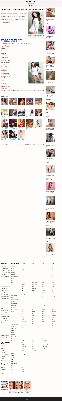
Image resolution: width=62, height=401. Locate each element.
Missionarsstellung (45, 276)
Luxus (43, 269)
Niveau (43, 296)
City (22, 311)
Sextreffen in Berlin (4, 333)
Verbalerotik (54, 315)
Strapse (53, 282)
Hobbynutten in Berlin (5, 298)
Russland (43, 352)
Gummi (33, 305)
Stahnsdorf (13, 351)
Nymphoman (44, 300)
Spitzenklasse (54, 278)
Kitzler (33, 334)
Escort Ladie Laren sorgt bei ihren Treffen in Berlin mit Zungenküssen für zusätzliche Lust (50, 177)
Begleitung (23, 284)
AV (22, 282)
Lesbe (33, 352)
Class (22, 313)
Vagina (53, 313)
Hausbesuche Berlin (4, 288)
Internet (33, 325)
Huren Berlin (3, 314)
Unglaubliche (54, 311)
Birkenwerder (13, 274)
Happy (33, 309)
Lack (32, 338)
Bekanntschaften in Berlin (5, 272)
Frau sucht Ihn (34, 282)
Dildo (22, 327)
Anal (2, 346)
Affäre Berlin (3, 266)
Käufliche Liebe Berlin (5, 304)
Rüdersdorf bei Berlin (15, 336)
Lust (42, 267)
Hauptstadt (33, 311)
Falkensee (13, 286)
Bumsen (22, 309)
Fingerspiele (34, 271)
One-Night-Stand (45, 305)
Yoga (53, 329)
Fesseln (33, 263)
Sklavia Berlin (54, 265)
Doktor (22, 334)
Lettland (33, 356)
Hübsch (33, 323)
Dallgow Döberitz (14, 280)
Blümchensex (23, 298)
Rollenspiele (3, 356)
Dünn (22, 338)
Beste (22, 286)
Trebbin (12, 357)
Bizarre (22, 296)
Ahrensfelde (13, 266)
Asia (22, 280)
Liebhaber (43, 263)
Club (22, 315)
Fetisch (33, 265)
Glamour (33, 300)
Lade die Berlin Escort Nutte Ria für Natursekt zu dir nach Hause (50, 129)
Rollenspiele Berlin (45, 344)
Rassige (43, 338)
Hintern (33, 317)
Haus (32, 313)
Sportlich (53, 280)
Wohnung (53, 325)
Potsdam (12, 332)
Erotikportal (23, 356)
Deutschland (23, 321)
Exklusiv (23, 369)
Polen (43, 321)
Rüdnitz (12, 338)
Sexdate (43, 356)
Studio (53, 286)
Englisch (22, 348)
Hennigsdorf (13, 301)
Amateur (22, 267)
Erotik (22, 352)
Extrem (22, 371)
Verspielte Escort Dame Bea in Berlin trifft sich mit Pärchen (50, 192)
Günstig (33, 307)
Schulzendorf (13, 344)
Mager (43, 271)
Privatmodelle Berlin (4, 320)
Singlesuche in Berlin (5, 335)
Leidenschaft (34, 350)
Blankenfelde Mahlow (15, 276)
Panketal (12, 330)
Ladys (33, 342)
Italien (33, 329)
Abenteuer (23, 263)
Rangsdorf (13, 334)
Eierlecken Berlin (24, 346)
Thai (52, 290)
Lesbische (33, 354)
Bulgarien (23, 307)
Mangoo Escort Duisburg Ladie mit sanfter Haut (49, 82)
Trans (53, 298)
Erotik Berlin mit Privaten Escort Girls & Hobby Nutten (27, 391)
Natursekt (43, 292)
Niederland (43, 294)
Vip (52, 319)
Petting (43, 319)
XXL (53, 327)
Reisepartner (44, 342)
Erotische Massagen (4, 354)
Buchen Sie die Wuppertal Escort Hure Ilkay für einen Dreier (50, 52)
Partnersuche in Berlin (5, 316)
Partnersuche (44, 315)
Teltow (12, 355)
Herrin (33, 315)
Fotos (32, 278)
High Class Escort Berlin (5, 292)
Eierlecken (3, 352)
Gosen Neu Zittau (14, 295)
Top (52, 294)
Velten (12, 359)
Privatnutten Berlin (4, 322)
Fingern (33, 269)
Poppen (43, 327)
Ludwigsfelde (13, 313)
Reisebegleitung (44, 340)
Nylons (43, 298)
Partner (43, 313)
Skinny (53, 263)
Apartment (23, 276)
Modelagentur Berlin (4, 310)
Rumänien (43, 348)
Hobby (33, 319)
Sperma (53, 276)
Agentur (22, 265)
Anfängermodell (24, 271)
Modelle (43, 280)
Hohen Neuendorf (14, 303)
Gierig (33, 296)
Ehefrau (22, 344)
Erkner (12, 284)
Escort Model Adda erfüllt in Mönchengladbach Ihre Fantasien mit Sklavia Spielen (50, 114)
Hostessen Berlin (4, 300)
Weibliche (53, 321)
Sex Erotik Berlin (31, 1)
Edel (22, 342)
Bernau (12, 270)
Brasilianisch (23, 300)
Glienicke (13, 293)
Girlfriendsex (34, 298)
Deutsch (22, 319)
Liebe (33, 358)
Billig (22, 292)
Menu (32, 5)
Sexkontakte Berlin (4, 331)
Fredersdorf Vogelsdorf (15, 289)
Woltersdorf (13, 369)
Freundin (33, 290)
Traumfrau (54, 300)
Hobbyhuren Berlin (4, 294)
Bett (22, 290)
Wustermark (13, 371)
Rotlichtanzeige (44, 346)
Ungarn (53, 309)
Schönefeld (13, 340)
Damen (22, 317)
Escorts (22, 365)
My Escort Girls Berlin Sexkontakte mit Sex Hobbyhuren (12, 391)
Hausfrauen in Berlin (4, 290)
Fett (32, 267)
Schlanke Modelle (4, 371)
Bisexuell (2, 348)
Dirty (22, 329)
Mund (43, 284)
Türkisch (53, 307)
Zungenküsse (3, 360)
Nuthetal (12, 326)
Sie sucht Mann (44, 365)
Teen (52, 288)
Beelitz (12, 268)
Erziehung (23, 363)
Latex (33, 344)
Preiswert (43, 329)
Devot (22, 323)
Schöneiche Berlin (14, 342)
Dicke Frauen (3, 373)
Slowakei (53, 267)
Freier (33, 286)
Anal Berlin (23, 269)
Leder (33, 348)
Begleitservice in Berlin (5, 270)
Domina (2, 350)
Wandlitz (12, 361)
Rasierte (43, 336)
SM (52, 269)
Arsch (22, 278)
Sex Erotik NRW (4, 337)
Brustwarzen (23, 305)
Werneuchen (13, 365)
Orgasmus (43, 309)
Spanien (53, 271)
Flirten (33, 276)
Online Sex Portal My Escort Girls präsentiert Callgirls (19, 391)
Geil (32, 294)
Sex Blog (2, 339)
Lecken (33, 346)
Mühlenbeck (13, 320)
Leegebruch (13, 311)
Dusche (22, 340)
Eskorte (22, 367)
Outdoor (43, 311)
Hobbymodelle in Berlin (5, 296)
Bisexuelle (23, 294)
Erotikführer (23, 354)
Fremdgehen (34, 288)
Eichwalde (13, 282)
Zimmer (53, 334)
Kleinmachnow (13, 307)
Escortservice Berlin (4, 282)
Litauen (43, 265)
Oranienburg (13, 328)
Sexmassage (44, 358)
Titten (53, 292)
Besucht (22, 288)
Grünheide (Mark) (14, 299)
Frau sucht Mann (34, 284)
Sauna (43, 354)
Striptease (53, 284)
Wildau (12, 367)
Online (43, 307)
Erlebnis (22, 350)
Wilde (53, 323)
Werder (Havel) (14, 363)
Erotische (23, 358)
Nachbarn (43, 286)
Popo (42, 325)
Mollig (43, 282)
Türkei (53, 305)
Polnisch (43, 323)
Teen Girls (3, 367)
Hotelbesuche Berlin (4, 302)
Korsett (33, 336)
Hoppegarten (13, 305)
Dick (22, 325)
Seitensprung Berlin (4, 326)
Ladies (33, 340)
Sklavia (2, 358)
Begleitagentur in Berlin (5, 268)
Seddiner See (13, 349)
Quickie (43, 334)
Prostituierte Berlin (4, 324)
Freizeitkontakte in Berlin (5, 286)
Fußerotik (33, 292)
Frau (32, 280)
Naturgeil (43, 290)
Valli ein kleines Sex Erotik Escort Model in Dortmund (50, 254)
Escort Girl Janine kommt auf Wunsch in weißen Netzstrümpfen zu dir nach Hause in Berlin (50, 21)
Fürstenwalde (13, 291)
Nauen (12, 322)
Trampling (53, 296)
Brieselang (13, 278)
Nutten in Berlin (4, 312)
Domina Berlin (24, 336)
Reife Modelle (3, 369)
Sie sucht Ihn (44, 363)
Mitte (43, 278)
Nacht (43, 288)
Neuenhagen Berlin (14, 324)
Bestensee (13, 272)
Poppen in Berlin (4, 318)
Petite (43, 317)
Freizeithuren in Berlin (5, 284)
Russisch (43, 350)
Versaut (53, 317)
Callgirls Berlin (3, 274)
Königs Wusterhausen (15, 309)
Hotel (32, 321)
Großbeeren (13, 297)
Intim (32, 327)
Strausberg (13, 353)
